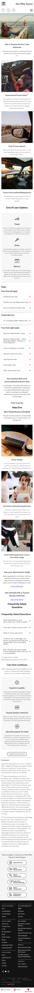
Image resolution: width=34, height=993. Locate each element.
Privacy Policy (14, 978)
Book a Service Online (24, 947)
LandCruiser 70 (6, 957)
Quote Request (22, 935)
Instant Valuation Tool (24, 933)
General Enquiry (22, 966)
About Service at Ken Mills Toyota (24, 951)
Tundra (4, 963)
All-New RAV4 (6, 932)
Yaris (3, 908)
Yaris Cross (5, 924)
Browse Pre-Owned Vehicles (24, 924)
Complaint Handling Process (26, 978)
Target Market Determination (17, 754)
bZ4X (3, 934)
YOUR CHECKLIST (17, 586)
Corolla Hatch (6, 911)
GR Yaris (20, 916)
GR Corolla (21, 914)
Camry (4, 916)
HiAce (3, 960)
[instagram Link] (8, 971)
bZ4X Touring (6, 937)
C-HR (3, 929)
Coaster (4, 965)
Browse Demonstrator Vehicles (25, 929)
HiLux (3, 955)
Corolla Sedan (6, 914)
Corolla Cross (6, 926)
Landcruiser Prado (7, 945)
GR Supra (21, 911)
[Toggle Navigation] (31, 10)
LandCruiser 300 (7, 948)
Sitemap (9, 978)
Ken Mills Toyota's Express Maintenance (24, 955)
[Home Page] (8, 3)
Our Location (22, 964)
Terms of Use (19, 978)
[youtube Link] (6, 971)
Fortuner (4, 942)
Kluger (4, 940)
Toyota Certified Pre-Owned (24, 939)
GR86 (19, 908)
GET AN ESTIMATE (17, 599)
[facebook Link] (3, 971)
